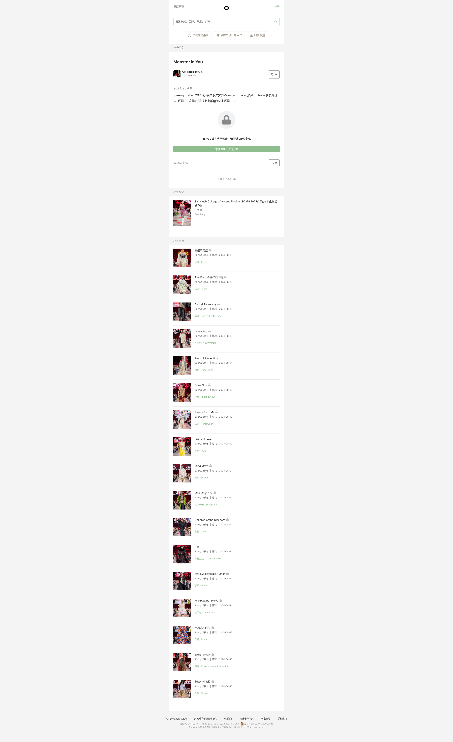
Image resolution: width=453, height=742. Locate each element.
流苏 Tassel (201, 262)
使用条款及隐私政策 (176, 718)
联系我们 (228, 718)
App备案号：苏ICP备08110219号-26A (220, 723)
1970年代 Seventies (206, 504)
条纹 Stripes (201, 477)
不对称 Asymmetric (205, 342)
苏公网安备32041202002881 (258, 723)
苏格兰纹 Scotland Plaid (208, 558)
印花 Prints (201, 288)
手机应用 (282, 718)
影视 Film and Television (208, 316)
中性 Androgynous (205, 396)
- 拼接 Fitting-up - (226, 179)
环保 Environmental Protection (212, 666)
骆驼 (200, 71)
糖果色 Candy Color (205, 612)
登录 (277, 6)
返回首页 (178, 6)
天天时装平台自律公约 (205, 718)
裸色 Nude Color (204, 369)
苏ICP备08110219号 (190, 723)
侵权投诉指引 (247, 718)
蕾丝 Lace (200, 531)
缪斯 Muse (201, 585)
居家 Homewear (204, 423)
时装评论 (266, 718)
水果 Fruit (200, 450)
